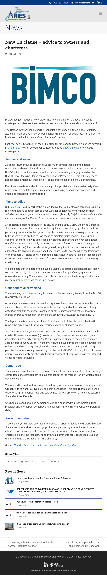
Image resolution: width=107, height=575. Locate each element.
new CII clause (73, 147)
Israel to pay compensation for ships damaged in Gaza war (79, 544)
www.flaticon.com (54, 571)
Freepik (43, 571)
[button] (100, 13)
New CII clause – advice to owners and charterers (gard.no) (46, 445)
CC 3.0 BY (73, 571)
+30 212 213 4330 (60, 3)
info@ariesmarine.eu (84, 3)
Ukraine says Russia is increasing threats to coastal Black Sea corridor (30, 544)
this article (13, 147)
